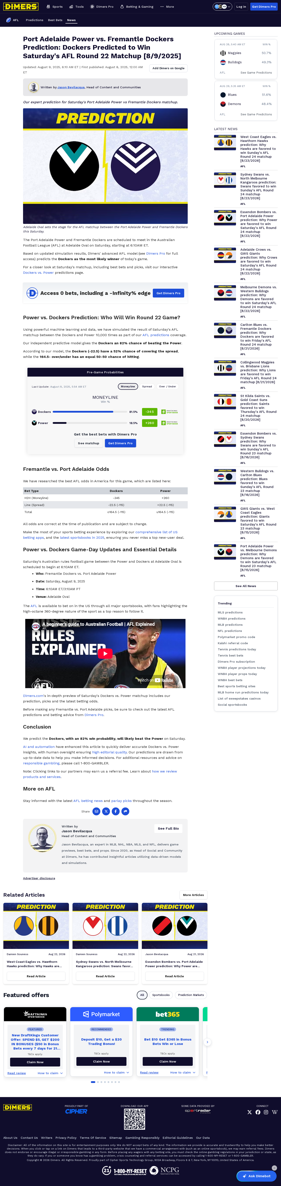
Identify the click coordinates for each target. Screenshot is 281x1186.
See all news (246, 586)
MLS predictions (230, 612)
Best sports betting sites (236, 686)
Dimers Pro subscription (236, 661)
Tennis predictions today (237, 649)
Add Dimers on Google (168, 68)
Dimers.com (33, 696)
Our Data (203, 1137)
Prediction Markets (191, 995)
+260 (149, 423)
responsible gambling (41, 763)
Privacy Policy (66, 1137)
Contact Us (29, 1137)
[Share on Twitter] (106, 811)
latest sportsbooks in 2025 (82, 537)
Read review (16, 1073)
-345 (150, 412)
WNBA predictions (231, 618)
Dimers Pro (155, 253)
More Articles (193, 895)
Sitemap (115, 1137)
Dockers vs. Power (38, 272)
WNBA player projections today (241, 667)
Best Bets (55, 20)
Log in (241, 6)
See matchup (88, 443)
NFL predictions (230, 631)
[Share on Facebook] (116, 811)
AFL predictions (155, 335)
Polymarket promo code (236, 637)
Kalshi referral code (233, 643)
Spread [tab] (147, 386)
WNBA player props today (237, 674)
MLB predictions (230, 624)
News (71, 20)
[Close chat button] (274, 1168)
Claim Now (101, 1061)
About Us (10, 1137)
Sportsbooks (161, 995)
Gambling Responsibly (142, 1137)
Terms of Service (93, 1137)
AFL (34, 606)
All (142, 995)
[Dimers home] (20, 7)
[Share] (125, 811)
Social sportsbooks (232, 704)
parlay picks (121, 801)
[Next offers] (207, 1042)
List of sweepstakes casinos (239, 698)
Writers (46, 1137)
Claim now (35, 1062)
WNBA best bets (230, 680)
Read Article (36, 976)
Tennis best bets (230, 655)
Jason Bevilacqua (71, 87)
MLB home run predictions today (243, 692)
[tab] (93, 1082)
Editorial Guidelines (178, 1137)
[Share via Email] (96, 811)
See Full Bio (168, 828)
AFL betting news (88, 801)
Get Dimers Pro (264, 6)
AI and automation (39, 747)
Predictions (34, 20)
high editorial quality (109, 752)
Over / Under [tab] (167, 386)
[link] (249, 1112)
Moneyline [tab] (128, 386)
